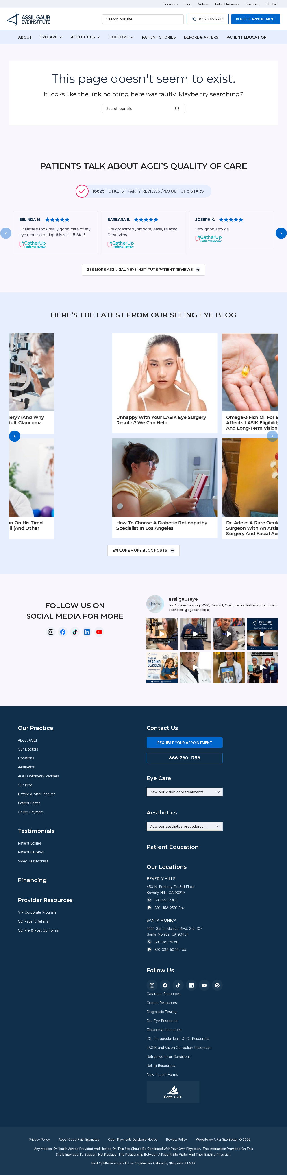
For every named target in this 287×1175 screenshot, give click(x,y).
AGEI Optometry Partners (38, 776)
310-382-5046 (166, 949)
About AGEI (27, 740)
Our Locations (167, 867)
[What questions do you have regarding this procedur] (162, 667)
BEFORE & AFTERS (201, 37)
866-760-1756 (184, 758)
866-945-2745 (211, 19)
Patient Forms (29, 803)
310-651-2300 (166, 900)
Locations (171, 4)
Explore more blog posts (140, 550)
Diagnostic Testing (162, 1011)
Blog (188, 4)
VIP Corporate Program (37, 912)
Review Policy (176, 1139)
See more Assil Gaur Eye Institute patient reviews (140, 269)
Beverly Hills (161, 879)
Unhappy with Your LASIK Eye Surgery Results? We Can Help (109, 420)
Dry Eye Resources (162, 1020)
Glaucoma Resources (164, 1029)
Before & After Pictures (37, 794)
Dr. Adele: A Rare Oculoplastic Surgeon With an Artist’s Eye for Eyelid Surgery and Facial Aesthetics (220, 528)
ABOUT (25, 37)
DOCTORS (118, 37)
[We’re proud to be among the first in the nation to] (262, 667)
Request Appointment (255, 19)
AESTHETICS (83, 37)
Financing (253, 4)
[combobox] (143, 19)
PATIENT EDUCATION (247, 37)
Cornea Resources (162, 1002)
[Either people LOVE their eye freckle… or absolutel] (262, 634)
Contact (272, 4)
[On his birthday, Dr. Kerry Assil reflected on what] (195, 667)
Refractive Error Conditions (169, 1056)
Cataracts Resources (164, 993)
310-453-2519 (165, 908)
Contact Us (162, 728)
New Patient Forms (162, 1074)
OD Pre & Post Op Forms (38, 930)
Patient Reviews (227, 4)
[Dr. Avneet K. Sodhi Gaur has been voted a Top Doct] (229, 667)
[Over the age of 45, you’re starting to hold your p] (195, 634)
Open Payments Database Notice (132, 1139)
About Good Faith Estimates (79, 1139)
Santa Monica (161, 920)
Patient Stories (30, 843)
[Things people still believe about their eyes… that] (162, 634)
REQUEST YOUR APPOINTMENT (184, 742)
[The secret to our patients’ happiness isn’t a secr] (229, 634)
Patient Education (173, 847)
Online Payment (30, 812)
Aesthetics (26, 767)
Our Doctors (28, 749)
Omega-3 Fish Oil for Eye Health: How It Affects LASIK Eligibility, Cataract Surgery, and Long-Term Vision (222, 423)
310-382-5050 (166, 942)
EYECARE (48, 37)
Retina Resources (161, 1065)
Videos (203, 4)
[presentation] (5, 233)
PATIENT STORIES (159, 37)
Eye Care (159, 778)
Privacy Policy (39, 1139)
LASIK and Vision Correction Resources (179, 1047)
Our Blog (25, 785)
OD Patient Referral (33, 921)
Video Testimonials (33, 861)
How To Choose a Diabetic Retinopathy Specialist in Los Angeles (109, 525)
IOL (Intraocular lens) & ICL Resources (178, 1038)
